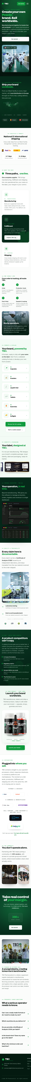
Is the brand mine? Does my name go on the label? (13, 1037)
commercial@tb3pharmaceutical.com (14, 1068)
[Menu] (27, 3)
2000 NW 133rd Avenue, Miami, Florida (12, 1064)
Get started (21, 3)
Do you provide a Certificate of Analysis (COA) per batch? (12, 1028)
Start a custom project (15, 429)
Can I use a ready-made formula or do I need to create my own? (13, 1014)
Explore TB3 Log (12, 237)
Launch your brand (15, 747)
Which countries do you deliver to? (14, 1021)
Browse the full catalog (15, 424)
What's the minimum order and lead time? (12, 1045)
